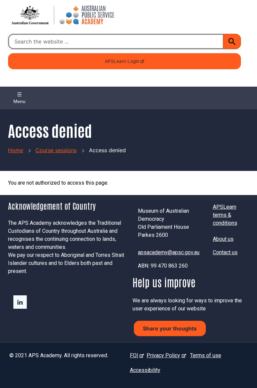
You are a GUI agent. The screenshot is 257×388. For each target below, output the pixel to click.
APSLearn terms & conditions (225, 215)
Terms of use (205, 355)
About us (223, 239)
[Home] (61, 15)
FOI (135, 355)
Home (15, 150)
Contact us (225, 252)
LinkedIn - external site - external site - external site (20, 302)
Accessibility (145, 370)
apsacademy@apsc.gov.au (168, 252)
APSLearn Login (122, 64)
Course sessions (56, 150)
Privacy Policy (165, 355)
